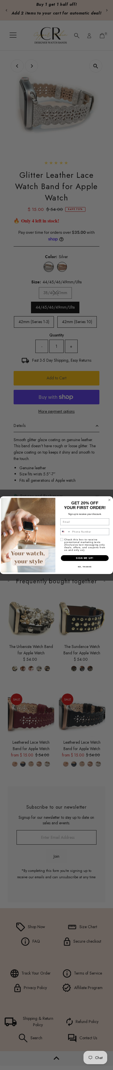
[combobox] (66, 531)
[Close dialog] (109, 500)
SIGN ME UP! (85, 558)
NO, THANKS (85, 567)
